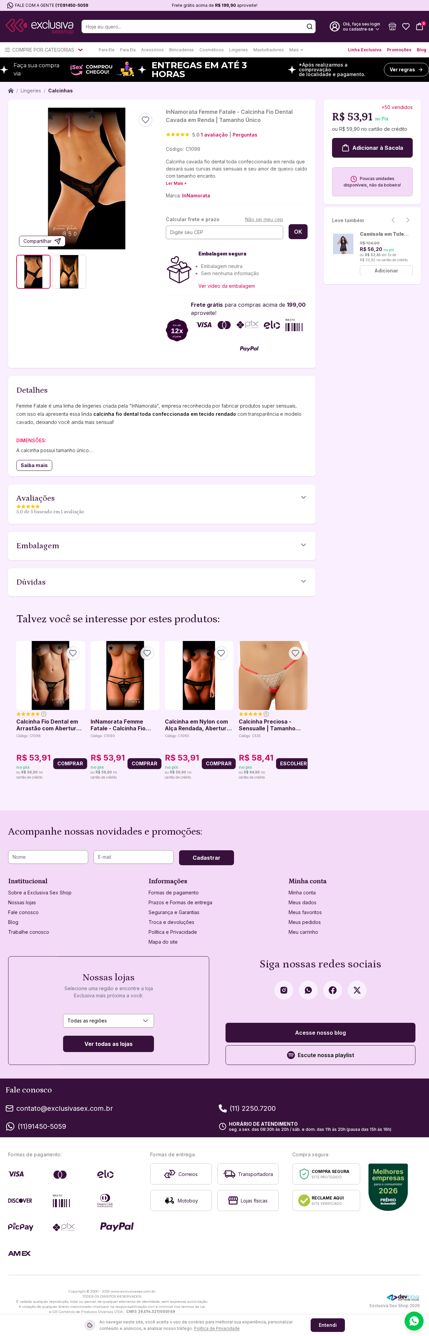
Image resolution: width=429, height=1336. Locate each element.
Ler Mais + (176, 183)
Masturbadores (268, 49)
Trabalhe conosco (28, 932)
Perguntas (245, 135)
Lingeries (238, 49)
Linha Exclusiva (365, 49)
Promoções (399, 49)
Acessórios (152, 49)
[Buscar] (310, 26)
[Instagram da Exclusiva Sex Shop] (283, 990)
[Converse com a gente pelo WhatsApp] (414, 1321)
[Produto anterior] (20, 710)
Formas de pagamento (174, 892)
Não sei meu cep (264, 219)
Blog (421, 49)
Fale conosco (23, 912)
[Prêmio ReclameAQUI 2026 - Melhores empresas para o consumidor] (388, 1187)
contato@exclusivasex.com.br (64, 1108)
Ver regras (402, 69)
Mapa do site (163, 942)
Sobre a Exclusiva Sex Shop (40, 892)
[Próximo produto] (303, 710)
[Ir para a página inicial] (39, 27)
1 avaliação (214, 135)
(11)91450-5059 (71, 5)
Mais (294, 49)
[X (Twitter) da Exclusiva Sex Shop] (357, 990)
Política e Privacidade (173, 932)
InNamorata (196, 195)
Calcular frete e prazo (192, 219)
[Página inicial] (11, 90)
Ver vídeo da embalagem (226, 286)
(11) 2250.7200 (253, 1108)
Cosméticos (211, 49)
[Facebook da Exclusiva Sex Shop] (332, 990)
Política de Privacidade (217, 1328)
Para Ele (107, 49)
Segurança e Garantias (174, 912)
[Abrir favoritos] (406, 26)
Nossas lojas (22, 902)
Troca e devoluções (171, 922)
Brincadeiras (181, 49)
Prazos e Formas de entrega (180, 902)
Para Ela (128, 49)
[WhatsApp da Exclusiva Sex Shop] (308, 990)
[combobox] (108, 1021)
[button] (392, 26)
